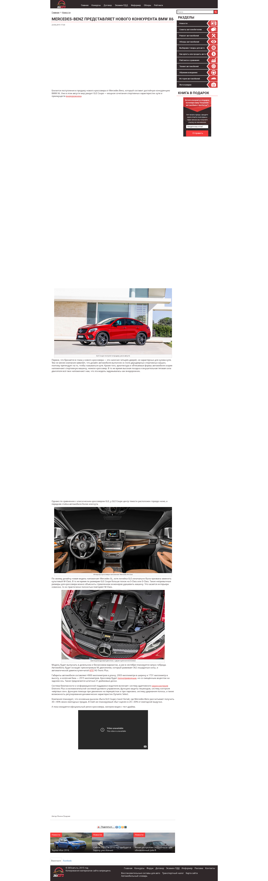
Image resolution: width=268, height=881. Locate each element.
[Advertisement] (197, 180)
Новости (183, 23)
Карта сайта (192, 873)
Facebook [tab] (67, 861)
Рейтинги (158, 5)
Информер (136, 5)
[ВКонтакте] (116, 826)
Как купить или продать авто (192, 54)
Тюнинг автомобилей (189, 66)
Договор (108, 5)
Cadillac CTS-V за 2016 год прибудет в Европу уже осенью (112, 849)
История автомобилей (189, 79)
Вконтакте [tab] (56, 861)
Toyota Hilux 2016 (60, 850)
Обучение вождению (188, 72)
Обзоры (147, 5)
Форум (150, 868)
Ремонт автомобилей (189, 36)
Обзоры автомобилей (189, 42)
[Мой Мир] (125, 826)
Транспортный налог (173, 873)
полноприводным (127, 678)
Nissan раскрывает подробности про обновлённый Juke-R (153, 849)
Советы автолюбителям (190, 29)
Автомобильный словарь (134, 875)
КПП (91, 670)
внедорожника (73, 96)
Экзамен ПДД (121, 5)
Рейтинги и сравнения (189, 60)
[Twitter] (119, 826)
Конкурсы (96, 5)
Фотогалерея (185, 85)
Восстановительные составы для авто (140, 873)
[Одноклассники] (122, 826)
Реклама (199, 868)
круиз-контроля (160, 685)
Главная (84, 5)
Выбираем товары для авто (192, 48)
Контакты (210, 868)
